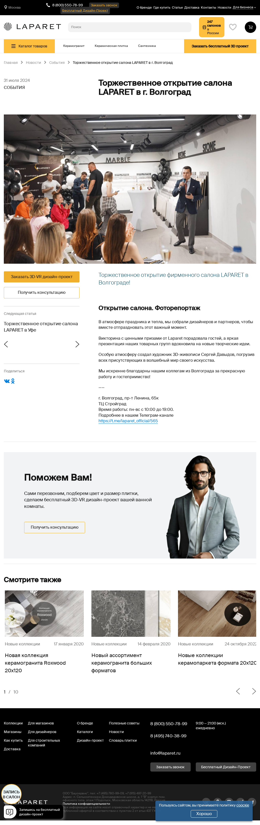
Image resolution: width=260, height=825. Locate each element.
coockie (242, 805)
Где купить (161, 7)
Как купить (13, 740)
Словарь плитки (123, 740)
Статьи (177, 7)
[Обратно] (238, 692)
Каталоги (85, 732)
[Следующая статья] (60, 344)
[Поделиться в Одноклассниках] (13, 383)
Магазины (12, 732)
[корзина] (250, 27)
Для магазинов (41, 723)
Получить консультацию (42, 292)
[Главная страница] (32, 27)
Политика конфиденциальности (86, 804)
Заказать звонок (104, 5)
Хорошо (204, 813)
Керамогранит (74, 46)
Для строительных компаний (44, 742)
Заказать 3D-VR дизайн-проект (42, 276)
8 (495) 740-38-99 (168, 736)
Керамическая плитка (111, 46)
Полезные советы (124, 723)
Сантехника (147, 46)
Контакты (208, 7)
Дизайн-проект (90, 740)
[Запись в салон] (34, 813)
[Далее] (250, 692)
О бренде (144, 7)
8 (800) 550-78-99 (67, 5)
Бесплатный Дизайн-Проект (85, 10)
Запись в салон (11, 795)
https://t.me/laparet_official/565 (128, 421)
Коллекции (13, 723)
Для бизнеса (243, 7)
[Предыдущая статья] (23, 344)
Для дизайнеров (42, 732)
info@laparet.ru (165, 753)
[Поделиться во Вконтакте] (7, 383)
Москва (14, 7)
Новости (224, 7)
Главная (11, 63)
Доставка (191, 7)
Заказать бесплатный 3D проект (220, 46)
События (57, 63)
